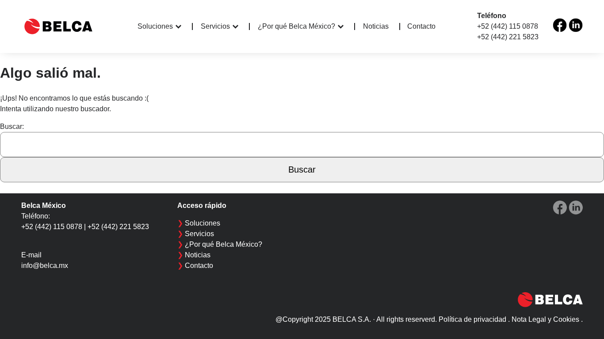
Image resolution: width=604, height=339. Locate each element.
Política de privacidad (472, 319)
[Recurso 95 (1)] (576, 25)
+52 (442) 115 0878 (507, 26)
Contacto (421, 26)
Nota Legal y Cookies (545, 319)
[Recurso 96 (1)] (560, 25)
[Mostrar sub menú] (184, 26)
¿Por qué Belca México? (296, 26)
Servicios (215, 26)
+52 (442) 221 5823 (508, 37)
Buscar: (12, 126)
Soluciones (155, 26)
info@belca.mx (44, 265)
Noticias (376, 26)
